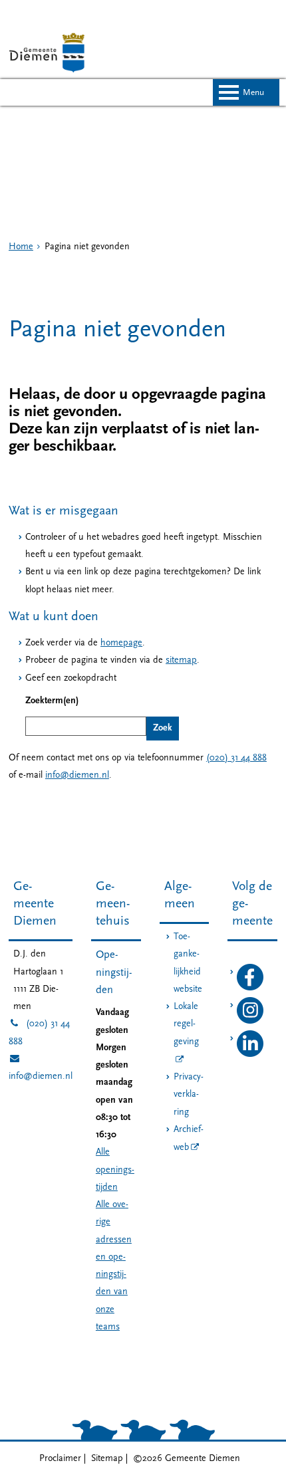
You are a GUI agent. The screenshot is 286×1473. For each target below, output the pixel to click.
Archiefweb (189, 1139)
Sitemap (107, 1459)
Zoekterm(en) (51, 701)
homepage (121, 643)
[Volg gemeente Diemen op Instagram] (250, 1021)
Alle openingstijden (115, 1169)
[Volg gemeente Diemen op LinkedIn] (250, 1055)
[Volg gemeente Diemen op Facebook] (250, 988)
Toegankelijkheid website (188, 963)
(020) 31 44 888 (236, 758)
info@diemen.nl (77, 775)
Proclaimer (60, 1459)
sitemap (181, 660)
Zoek (162, 728)
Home (21, 247)
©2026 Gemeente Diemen (186, 1459)
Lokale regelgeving (186, 1024)
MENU (253, 92)
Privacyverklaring (189, 1094)
